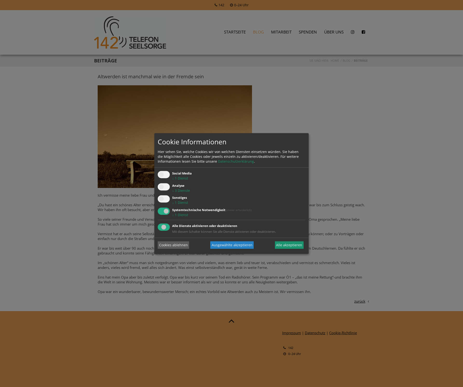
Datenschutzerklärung (236, 161)
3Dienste (181, 190)
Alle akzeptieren (289, 245)
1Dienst (180, 178)
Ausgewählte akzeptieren (232, 245)
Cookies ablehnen (173, 245)
